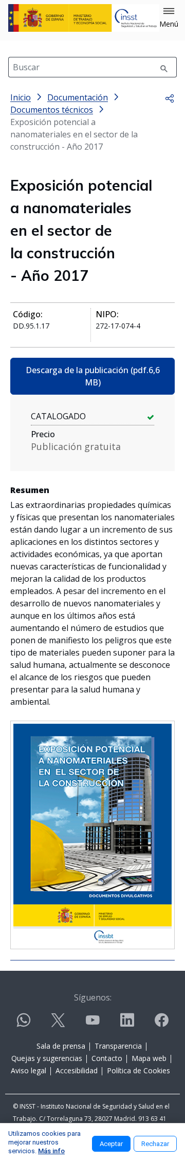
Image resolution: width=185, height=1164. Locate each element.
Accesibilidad (76, 1070)
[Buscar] (164, 67)
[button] (168, 18)
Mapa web (149, 1058)
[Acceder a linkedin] (127, 1024)
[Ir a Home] (83, 18)
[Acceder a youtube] (92, 1024)
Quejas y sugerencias (46, 1058)
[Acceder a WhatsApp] (23, 1024)
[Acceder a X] (58, 1024)
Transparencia (118, 1046)
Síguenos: (93, 997)
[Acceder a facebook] (161, 1024)
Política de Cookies (138, 1070)
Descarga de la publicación (93, 376)
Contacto (106, 1058)
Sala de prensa (60, 1046)
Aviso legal (28, 1070)
